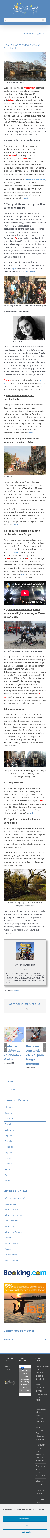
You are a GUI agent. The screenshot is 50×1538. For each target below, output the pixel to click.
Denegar (25, 1525)
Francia (8, 1141)
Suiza (7, 1180)
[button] (5, 1047)
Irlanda (8, 1158)
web (16, 552)
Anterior (30, 33)
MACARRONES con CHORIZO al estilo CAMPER (40, 1372)
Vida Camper (11, 1204)
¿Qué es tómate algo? (15, 1198)
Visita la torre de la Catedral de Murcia (40, 1487)
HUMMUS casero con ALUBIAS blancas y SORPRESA (40, 1453)
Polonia (8, 1169)
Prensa (8, 1249)
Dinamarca (10, 1118)
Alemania (9, 1107)
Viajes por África (12, 1209)
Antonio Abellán (25, 964)
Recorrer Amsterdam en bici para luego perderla (35, 1054)
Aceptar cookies (25, 1519)
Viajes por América (13, 1215)
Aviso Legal (7, 1368)
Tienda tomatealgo (13, 1260)
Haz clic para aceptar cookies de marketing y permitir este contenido (25, 1380)
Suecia (8, 1175)
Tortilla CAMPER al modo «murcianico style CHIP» (40, 1392)
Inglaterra (9, 1152)
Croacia (8, 1113)
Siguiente (40, 33)
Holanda (16, 990)
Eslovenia (9, 1130)
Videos (8, 1237)
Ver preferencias (25, 1532)
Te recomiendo (12, 1243)
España (8, 1135)
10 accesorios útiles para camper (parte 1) (40, 1413)
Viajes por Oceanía (13, 1232)
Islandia (8, 1163)
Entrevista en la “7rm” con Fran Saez (40, 1471)
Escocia (8, 1124)
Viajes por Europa (13, 1226)
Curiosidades (11, 1254)
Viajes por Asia (11, 1220)
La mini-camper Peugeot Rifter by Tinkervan (40, 1433)
